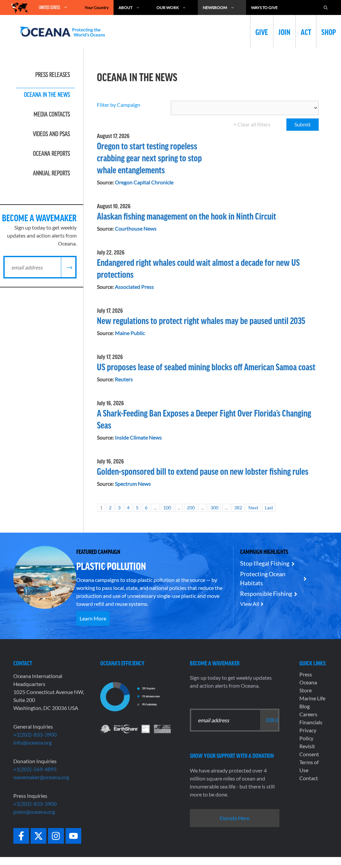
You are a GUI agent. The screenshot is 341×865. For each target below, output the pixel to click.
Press (305, 674)
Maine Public (130, 333)
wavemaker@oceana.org (41, 777)
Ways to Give (264, 7)
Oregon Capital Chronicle (144, 182)
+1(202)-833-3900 (35, 734)
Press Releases (52, 74)
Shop (328, 31)
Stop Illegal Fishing (264, 563)
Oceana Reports (51, 153)
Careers (308, 714)
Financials (310, 722)
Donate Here (234, 818)
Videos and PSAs (51, 133)
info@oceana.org (32, 742)
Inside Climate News (138, 437)
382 (238, 507)
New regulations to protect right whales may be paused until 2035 (201, 320)
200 (191, 507)
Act (306, 31)
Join (284, 31)
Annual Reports (51, 173)
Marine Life (312, 698)
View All (249, 604)
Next (253, 507)
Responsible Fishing (266, 593)
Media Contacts (52, 114)
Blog (304, 706)
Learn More (93, 618)
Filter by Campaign (118, 104)
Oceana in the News (47, 94)
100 (167, 507)
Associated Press (134, 286)
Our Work (168, 7)
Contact (308, 778)
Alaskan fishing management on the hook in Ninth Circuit (186, 216)
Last (269, 507)
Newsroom (215, 7)
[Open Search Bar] (325, 7)
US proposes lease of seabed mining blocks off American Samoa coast (206, 367)
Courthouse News (136, 228)
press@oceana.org (34, 811)
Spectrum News (133, 483)
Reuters (124, 379)
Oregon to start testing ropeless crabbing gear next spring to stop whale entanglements (149, 158)
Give (261, 31)
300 (214, 507)
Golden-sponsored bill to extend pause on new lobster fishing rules (202, 471)
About (126, 7)
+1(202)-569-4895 (35, 769)
